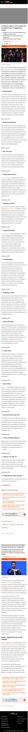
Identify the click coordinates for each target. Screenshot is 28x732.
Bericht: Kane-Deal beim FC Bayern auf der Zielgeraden (13, 498)
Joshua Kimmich (5, 234)
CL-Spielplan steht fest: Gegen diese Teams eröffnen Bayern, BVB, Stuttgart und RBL (14, 494)
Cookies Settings (5, 727)
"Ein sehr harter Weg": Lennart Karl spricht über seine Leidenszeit (13, 502)
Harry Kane (4, 387)
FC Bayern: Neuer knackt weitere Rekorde (13, 509)
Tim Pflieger (6, 556)
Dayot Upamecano (6, 177)
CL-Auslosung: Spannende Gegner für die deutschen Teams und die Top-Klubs (13, 689)
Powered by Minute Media (11, 730)
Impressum (20, 716)
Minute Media (20, 721)
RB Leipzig (22, 651)
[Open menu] (2, 2)
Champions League (20, 524)
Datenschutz (4, 721)
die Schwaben (9, 582)
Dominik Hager (7, 41)
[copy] (10, 44)
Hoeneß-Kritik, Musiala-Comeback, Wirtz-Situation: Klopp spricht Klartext (13, 505)
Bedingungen (4, 719)
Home (2, 533)
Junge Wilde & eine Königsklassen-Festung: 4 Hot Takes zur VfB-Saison (14, 682)
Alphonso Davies (10, 209)
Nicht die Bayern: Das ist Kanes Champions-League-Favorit (14, 693)
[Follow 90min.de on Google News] (25, 515)
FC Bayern (4, 645)
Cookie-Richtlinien (22, 719)
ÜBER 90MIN (4, 716)
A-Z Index (19, 723)
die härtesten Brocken (13, 645)
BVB (19, 657)
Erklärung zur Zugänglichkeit (5, 724)
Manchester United (5, 524)
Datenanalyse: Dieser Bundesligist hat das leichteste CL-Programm (13, 685)
